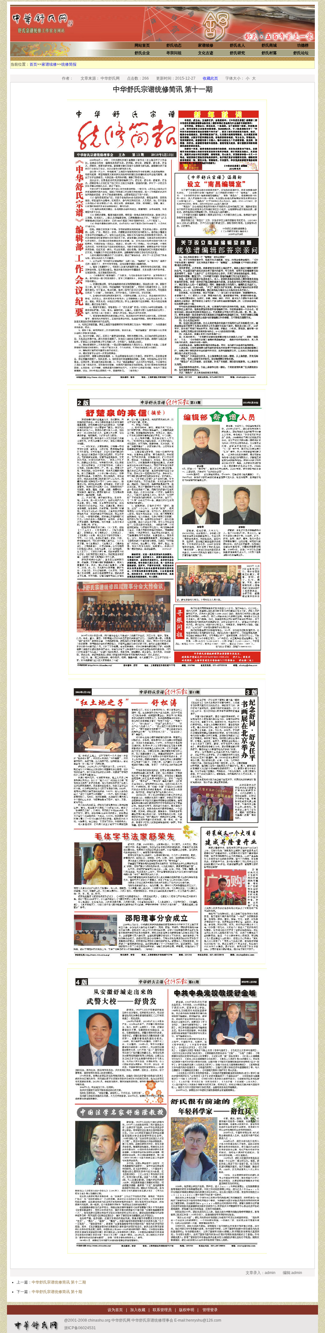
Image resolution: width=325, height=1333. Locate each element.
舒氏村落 (269, 53)
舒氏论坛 (300, 53)
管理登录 (210, 1310)
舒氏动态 (174, 45)
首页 (33, 64)
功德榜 (302, 45)
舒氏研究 (237, 53)
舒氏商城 (269, 45)
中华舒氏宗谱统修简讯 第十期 (57, 1292)
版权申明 (186, 1310)
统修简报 (68, 64)
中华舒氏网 (51, 23)
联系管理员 (162, 1310)
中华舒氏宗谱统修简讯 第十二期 (59, 1282)
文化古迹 (205, 53)
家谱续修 (205, 45)
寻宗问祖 (174, 53)
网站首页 (142, 45)
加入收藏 (137, 1310)
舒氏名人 (237, 45)
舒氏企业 (142, 53)
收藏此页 (210, 78)
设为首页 (115, 1310)
